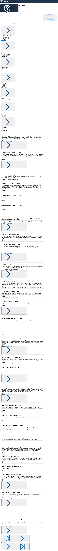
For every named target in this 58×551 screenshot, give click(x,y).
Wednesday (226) (4, 84)
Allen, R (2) (4, 115)
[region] (8, 38)
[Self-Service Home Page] (10, 1)
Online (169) (4, 128)
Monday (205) (4, 82)
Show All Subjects (3, 40)
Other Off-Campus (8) (5, 56)
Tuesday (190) (4, 83)
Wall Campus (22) (4, 53)
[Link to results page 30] (22, 546)
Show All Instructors (4, 116)
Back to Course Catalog (17, 13)
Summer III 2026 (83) (5, 70)
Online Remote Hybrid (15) (6, 54)
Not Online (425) (4, 127)
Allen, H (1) (4, 114)
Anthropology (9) (4, 39)
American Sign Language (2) (6, 38)
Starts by (2, 98)
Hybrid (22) (3, 129)
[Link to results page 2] (8, 546)
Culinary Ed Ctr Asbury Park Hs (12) (7, 55)
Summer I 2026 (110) (5, 69)
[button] (50, 17)
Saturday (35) (4, 87)
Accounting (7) (4, 36)
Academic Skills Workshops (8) (6, 35)
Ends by (3, 100)
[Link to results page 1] (8, 538)
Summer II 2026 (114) (5, 68)
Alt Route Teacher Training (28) (6, 37)
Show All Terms (3, 71)
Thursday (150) (4, 85)
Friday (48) (3, 86)
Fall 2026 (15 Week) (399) (6, 67)
